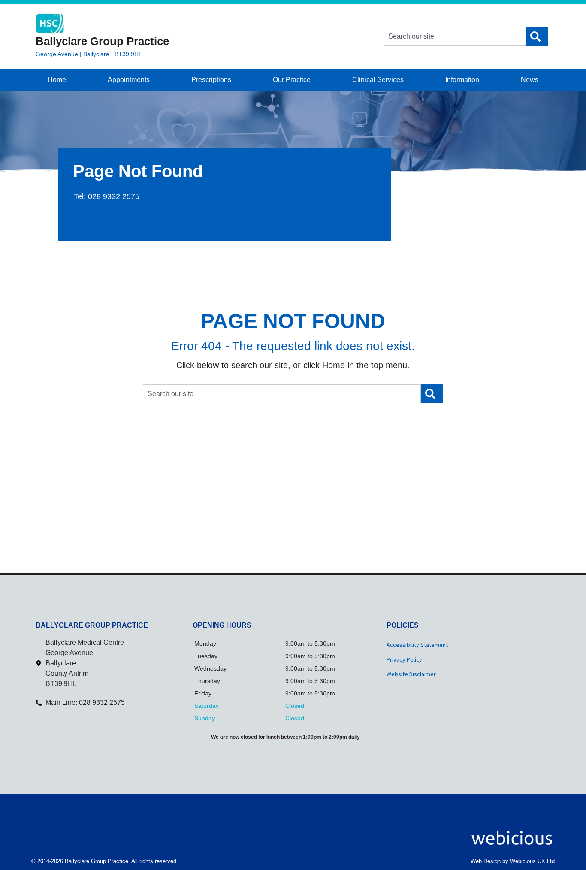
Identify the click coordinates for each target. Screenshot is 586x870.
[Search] (537, 36)
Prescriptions (211, 79)
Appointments (129, 79)
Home (57, 79)
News (529, 79)
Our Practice (292, 79)
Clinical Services (378, 79)
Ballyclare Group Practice (102, 41)
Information (462, 79)
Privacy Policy (404, 659)
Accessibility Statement (417, 645)
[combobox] (455, 36)
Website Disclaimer (411, 674)
